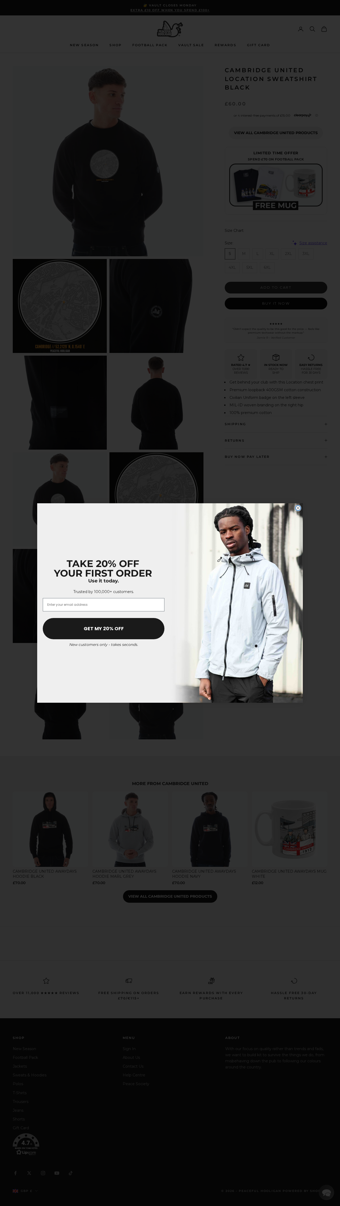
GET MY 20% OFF (104, 628)
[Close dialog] (298, 508)
